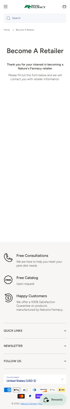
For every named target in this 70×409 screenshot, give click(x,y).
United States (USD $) (21, 381)
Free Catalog (27, 277)
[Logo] (35, 6)
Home (7, 30)
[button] (64, 6)
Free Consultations (32, 255)
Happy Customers (31, 296)
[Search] (7, 18)
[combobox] (35, 18)
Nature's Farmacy (29, 403)
